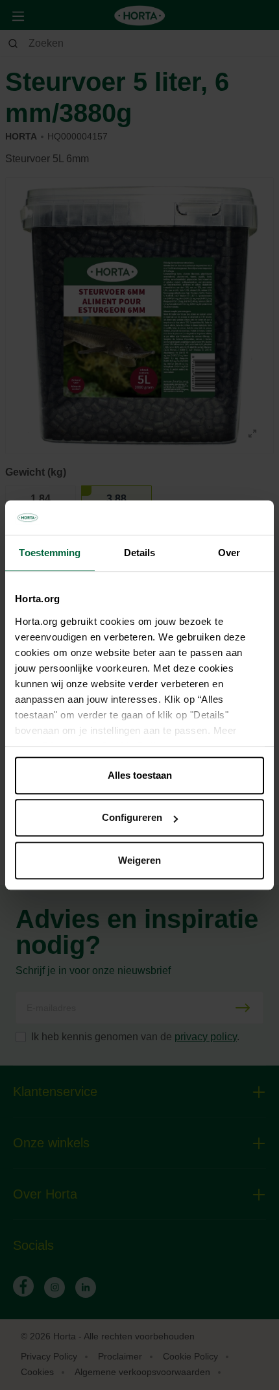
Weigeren (139, 860)
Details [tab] (140, 552)
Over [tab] (229, 552)
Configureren (132, 817)
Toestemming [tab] (49, 552)
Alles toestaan (140, 775)
